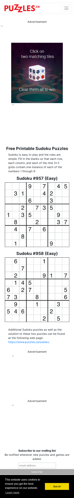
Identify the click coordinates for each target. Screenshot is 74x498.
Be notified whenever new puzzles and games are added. (37, 455)
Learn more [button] (12, 492)
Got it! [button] (57, 486)
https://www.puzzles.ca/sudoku (28, 342)
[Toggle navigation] (66, 8)
